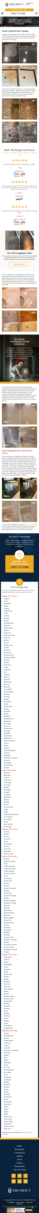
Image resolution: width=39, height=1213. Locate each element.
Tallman (6, 1109)
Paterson (6, 994)
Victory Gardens (9, 947)
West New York (8, 854)
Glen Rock (7, 650)
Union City (7, 849)
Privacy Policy (20, 1202)
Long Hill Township (10, 895)
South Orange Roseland (11, 814)
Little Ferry (7, 669)
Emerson (6, 630)
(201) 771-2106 (18, 13)
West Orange (8, 826)
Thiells (6, 1114)
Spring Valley (8, 1102)
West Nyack (7, 1129)
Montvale (6, 684)
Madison (6, 898)
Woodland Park (8, 1028)
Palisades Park (8, 706)
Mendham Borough (10, 900)
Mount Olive (7, 920)
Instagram (13, 1176)
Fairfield (6, 787)
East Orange (7, 782)
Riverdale (7, 935)
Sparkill (6, 1099)
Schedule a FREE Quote (19, 10)
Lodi (5, 672)
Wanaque (6, 1021)
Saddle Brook (8, 736)
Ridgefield (7, 716)
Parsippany (7, 927)
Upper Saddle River (10, 750)
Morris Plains (8, 910)
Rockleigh (7, 731)
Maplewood (7, 797)
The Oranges (8, 819)
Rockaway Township (10, 940)
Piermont (6, 1087)
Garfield (6, 647)
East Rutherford (8, 623)
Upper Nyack (8, 1119)
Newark (6, 804)
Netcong (6, 925)
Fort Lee (6, 643)
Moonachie (7, 687)
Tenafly (6, 745)
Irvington (6, 792)
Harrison (6, 834)
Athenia (6, 962)
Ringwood (7, 1006)
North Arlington (8, 692)
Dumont (6, 620)
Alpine (6, 601)
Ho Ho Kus (7, 665)
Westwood (7, 760)
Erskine (6, 972)
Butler (5, 864)
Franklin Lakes (8, 645)
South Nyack (8, 1097)
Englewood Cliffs (9, 635)
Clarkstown (7, 1043)
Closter (6, 613)
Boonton (6, 859)
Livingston (7, 795)
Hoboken (6, 836)
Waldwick (7, 753)
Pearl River (7, 1084)
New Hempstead (9, 1070)
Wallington (7, 755)
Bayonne (6, 832)
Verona (6, 822)
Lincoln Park (8, 893)
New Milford (8, 689)
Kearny (6, 841)
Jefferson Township (10, 888)
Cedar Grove (8, 780)
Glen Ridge (7, 790)
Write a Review (2, 13)
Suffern (6, 1106)
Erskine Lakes (8, 974)
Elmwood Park (8, 628)
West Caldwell (8, 824)
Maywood (7, 679)
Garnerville (7, 1048)
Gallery (19, 1156)
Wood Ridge (7, 763)
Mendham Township (10, 903)
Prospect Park (8, 1001)
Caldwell (6, 777)
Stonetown (7, 1016)
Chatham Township (10, 868)
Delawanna (7, 969)
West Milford (8, 1025)
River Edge (7, 723)
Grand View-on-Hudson (11, 1050)
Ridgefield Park (8, 718)
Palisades (6, 1082)
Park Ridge (7, 711)
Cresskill (6, 616)
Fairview (6, 640)
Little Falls (7, 986)
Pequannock (7, 930)
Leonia (6, 667)
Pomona (6, 1089)
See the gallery (19, 264)
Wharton (6, 952)
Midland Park (8, 682)
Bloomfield (7, 775)
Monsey (6, 1060)
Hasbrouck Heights (9, 657)
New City (7, 1067)
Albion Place (8, 957)
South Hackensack (9, 741)
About (19, 1159)
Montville (7, 908)
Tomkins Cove (8, 1116)
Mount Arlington (9, 917)
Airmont (6, 1033)
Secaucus (6, 846)
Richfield (6, 1003)
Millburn (6, 800)
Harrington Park (8, 655)
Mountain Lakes (9, 922)
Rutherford (7, 733)
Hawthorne (7, 981)
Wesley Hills (7, 1124)
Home (19, 1146)
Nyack (6, 1075)
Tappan (6, 1111)
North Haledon (8, 989)
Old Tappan (7, 701)
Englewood (7, 633)
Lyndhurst (7, 674)
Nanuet (6, 1065)
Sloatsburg (7, 1094)
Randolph (7, 932)
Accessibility (10, 1202)
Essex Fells (7, 785)
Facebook (19, 1176)
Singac (6, 1011)
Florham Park (8, 881)
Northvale (7, 694)
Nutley (6, 809)
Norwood (7, 696)
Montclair (7, 802)
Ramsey (6, 714)
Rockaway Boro (9, 937)
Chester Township (9, 873)
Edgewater (7, 625)
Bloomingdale (8, 964)
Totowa (6, 1018)
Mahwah (6, 677)
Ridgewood (7, 721)
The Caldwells (8, 817)
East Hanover (8, 878)
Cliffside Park (8, 611)
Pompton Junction (9, 996)
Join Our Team (19, 1169)
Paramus (6, 709)
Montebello (7, 1062)
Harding (6, 886)
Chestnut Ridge (8, 1040)
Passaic (6, 991)
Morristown (7, 915)
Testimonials (19, 1166)
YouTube (13, 1181)
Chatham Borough (9, 866)
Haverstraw (7, 1053)
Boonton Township (9, 861)
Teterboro (7, 748)
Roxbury (6, 942)
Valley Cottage (8, 1121)
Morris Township (9, 913)
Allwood (6, 959)
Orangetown (7, 1080)
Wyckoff (6, 767)
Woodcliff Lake (8, 765)
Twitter (25, 1176)
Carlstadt (6, 608)
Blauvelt (6, 1038)
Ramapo (6, 1092)
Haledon (6, 976)
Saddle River (8, 738)
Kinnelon (6, 891)
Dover (6, 876)
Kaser (5, 1057)
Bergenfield (7, 603)
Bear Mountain (8, 1035)
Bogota (6, 606)
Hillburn (6, 1055)
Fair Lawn (7, 638)
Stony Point (7, 1104)
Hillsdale (6, 662)
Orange (6, 812)
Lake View (7, 984)
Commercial (19, 1152)
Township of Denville (10, 944)
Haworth (6, 660)
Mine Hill (7, 905)
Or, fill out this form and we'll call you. (19, 570)
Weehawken (7, 851)
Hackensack (7, 652)
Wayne (6, 1023)
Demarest (6, 618)
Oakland (6, 699)
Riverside (6, 1008)
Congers (6, 1045)
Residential (19, 1149)
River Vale (7, 726)
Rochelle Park (8, 728)
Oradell (6, 704)
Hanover (6, 883)
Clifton (6, 967)
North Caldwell (8, 807)
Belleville (6, 773)
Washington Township (10, 758)
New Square (7, 1072)
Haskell (6, 979)
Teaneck (6, 743)
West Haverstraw (9, 1126)
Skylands (6, 1013)
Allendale (7, 598)
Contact (19, 1163)
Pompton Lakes (8, 998)
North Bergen (8, 844)
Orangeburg (7, 1077)
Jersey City (7, 839)
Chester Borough (9, 871)
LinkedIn (19, 1181)
